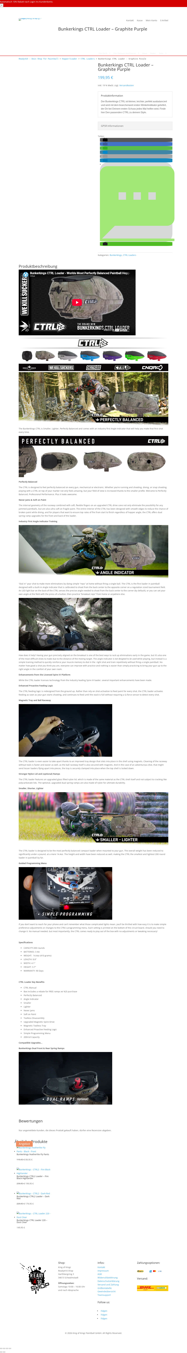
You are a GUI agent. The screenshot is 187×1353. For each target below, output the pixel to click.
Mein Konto (151, 20)
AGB (100, 1274)
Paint (153, 53)
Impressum (103, 1270)
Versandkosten (126, 85)
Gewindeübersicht (107, 1291)
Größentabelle (105, 1288)
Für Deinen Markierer (125, 53)
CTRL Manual (30, 987)
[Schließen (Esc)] (10, 1348)
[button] (105, 140)
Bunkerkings (116, 255)
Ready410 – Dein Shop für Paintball (38, 59)
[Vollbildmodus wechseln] (4, 1348)
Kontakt (130, 20)
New (144, 53)
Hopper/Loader (69, 59)
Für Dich (103, 53)
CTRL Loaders (88, 59)
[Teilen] (7, 1348)
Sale (161, 53)
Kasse (140, 20)
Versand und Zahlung (108, 1284)
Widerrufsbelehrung (108, 1277)
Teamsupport (104, 1295)
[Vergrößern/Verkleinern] (1, 1348)
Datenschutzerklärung (108, 1281)
